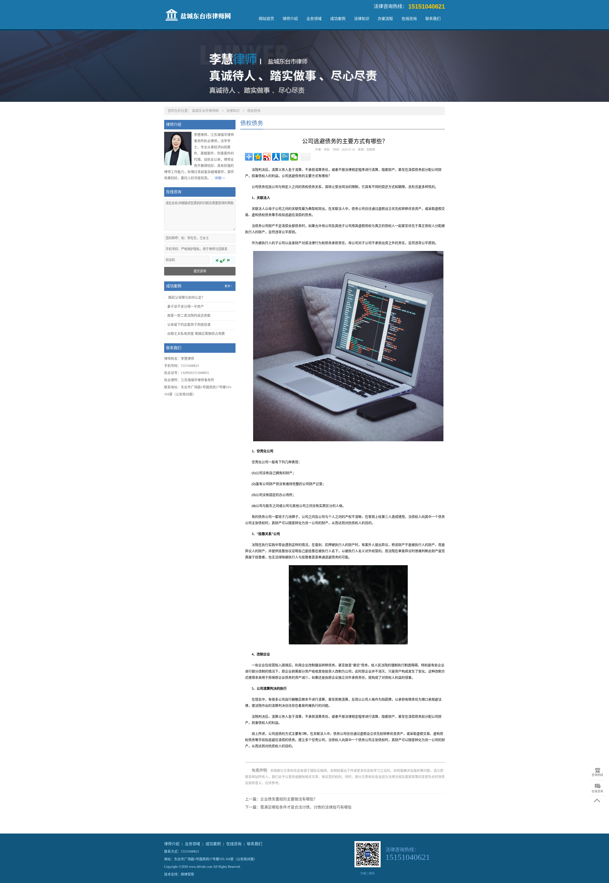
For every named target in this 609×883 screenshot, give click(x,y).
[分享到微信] (294, 157)
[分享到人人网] (276, 157)
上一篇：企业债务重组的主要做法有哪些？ (281, 799)
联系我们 (433, 19)
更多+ (228, 286)
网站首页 (266, 19)
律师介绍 (290, 19)
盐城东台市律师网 (205, 111)
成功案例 (337, 19)
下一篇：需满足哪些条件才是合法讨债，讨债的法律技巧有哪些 (298, 807)
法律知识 (361, 19)
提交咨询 (200, 271)
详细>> (220, 178)
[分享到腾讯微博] (285, 157)
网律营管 (187, 874)
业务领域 (314, 19)
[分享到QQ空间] (258, 157)
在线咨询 (409, 19)
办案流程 (385, 19)
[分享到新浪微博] (267, 157)
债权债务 (253, 111)
